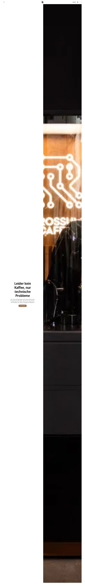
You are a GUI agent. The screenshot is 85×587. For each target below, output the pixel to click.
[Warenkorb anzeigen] (4, 2)
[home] (42, 2)
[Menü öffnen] (81, 2)
